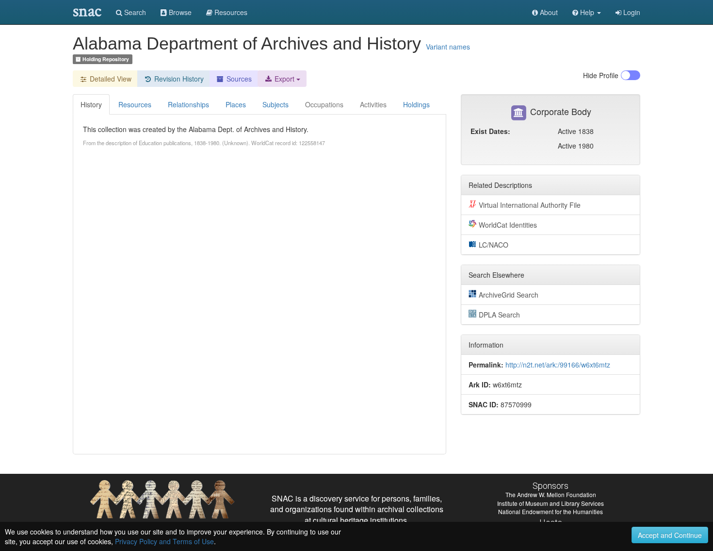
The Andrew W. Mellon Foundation (550, 494)
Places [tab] (236, 104)
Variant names (448, 46)
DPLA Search (499, 314)
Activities (373, 104)
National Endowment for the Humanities (550, 511)
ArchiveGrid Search (508, 295)
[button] (586, 12)
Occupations (324, 104)
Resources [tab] (134, 104)
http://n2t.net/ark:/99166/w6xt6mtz (557, 364)
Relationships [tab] (188, 104)
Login (630, 12)
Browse (179, 12)
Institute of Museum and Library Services (550, 503)
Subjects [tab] (275, 104)
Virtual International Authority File (530, 205)
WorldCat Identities (508, 225)
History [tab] (91, 104)
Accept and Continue (670, 535)
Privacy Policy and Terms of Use (164, 541)
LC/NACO (493, 245)
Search (134, 12)
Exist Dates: (490, 131)
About (548, 12)
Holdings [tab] (416, 104)
